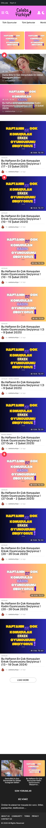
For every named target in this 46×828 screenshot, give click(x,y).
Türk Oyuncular (9, 22)
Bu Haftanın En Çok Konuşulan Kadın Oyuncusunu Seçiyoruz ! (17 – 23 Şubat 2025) (23, 106)
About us (5, 816)
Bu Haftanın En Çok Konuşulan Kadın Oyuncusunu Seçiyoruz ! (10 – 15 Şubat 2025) (21, 274)
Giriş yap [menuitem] (4, 3)
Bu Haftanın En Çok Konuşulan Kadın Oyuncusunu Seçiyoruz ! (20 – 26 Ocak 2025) (21, 606)
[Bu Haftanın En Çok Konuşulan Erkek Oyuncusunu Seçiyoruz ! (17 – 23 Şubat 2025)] (23, 138)
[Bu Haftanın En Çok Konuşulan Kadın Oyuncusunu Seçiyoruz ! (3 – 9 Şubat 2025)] (23, 304)
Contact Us (6, 819)
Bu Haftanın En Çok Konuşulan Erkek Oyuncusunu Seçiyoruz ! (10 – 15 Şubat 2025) (21, 218)
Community (17, 816)
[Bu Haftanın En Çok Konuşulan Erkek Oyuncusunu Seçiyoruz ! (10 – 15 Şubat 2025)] (23, 193)
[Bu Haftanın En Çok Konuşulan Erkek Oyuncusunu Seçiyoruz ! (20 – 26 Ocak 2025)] (23, 525)
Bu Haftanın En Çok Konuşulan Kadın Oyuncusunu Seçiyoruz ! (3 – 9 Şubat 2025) (22, 329)
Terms (27, 816)
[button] (2, 12)
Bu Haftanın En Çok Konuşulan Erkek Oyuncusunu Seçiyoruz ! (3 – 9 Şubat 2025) (22, 385)
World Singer (14, 379)
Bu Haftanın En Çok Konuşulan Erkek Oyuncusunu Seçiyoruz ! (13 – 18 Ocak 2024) (21, 661)
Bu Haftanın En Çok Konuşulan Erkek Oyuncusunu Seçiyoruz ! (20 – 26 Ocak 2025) (21, 551)
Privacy (35, 816)
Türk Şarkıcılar (28, 22)
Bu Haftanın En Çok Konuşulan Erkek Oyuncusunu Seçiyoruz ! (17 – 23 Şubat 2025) (21, 163)
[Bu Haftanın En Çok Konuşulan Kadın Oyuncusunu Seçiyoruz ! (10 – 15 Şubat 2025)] (23, 248)
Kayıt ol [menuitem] (13, 3)
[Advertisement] (23, 720)
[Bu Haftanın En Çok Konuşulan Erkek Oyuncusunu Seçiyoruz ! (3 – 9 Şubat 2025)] (23, 359)
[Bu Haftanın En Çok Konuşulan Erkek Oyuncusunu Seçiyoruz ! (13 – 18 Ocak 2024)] (23, 636)
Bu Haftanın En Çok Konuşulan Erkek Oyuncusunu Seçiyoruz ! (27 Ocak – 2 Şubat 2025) (21, 440)
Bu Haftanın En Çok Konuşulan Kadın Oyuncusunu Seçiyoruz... (34, 781)
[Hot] (4, 54)
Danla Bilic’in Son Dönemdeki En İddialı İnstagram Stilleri (22, 76)
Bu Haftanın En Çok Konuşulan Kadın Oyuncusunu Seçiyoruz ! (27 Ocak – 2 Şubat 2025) (21, 495)
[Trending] (4, 177)
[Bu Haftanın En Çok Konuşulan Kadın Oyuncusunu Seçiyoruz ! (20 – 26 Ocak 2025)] (23, 581)
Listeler (4, 157)
